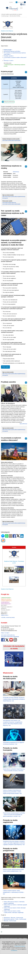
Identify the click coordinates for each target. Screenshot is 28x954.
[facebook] (3, 641)
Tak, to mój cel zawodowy (8, 252)
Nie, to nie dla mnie (7, 327)
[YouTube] (11, 641)
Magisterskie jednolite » (6, 599)
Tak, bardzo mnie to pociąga (9, 264)
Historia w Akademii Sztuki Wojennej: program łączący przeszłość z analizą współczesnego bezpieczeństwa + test (12, 792)
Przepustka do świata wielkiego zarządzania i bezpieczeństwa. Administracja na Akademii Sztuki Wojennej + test (14, 699)
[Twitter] (18, 537)
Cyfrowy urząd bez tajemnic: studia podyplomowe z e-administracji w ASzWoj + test (13, 892)
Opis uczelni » (4, 612)
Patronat (24, 938)
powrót (5, 925)
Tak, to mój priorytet (7, 323)
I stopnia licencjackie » (6, 597)
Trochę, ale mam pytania (8, 325)
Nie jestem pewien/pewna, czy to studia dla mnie (14, 363)
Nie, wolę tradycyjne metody (9, 351)
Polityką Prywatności (20, 946)
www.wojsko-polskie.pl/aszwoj (9, 202)
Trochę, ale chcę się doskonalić (10, 302)
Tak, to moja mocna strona (9, 276)
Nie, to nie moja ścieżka (8, 257)
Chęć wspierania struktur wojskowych (11, 361)
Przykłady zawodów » (9, 55)
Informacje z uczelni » (8, 60)
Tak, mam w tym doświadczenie (10, 299)
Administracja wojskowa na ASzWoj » (12, 51)
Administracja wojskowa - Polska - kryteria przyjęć (15, 919)
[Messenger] (3, 537)
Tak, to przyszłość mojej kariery (10, 287)
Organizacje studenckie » (6, 606)
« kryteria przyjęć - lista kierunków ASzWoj (10, 15)
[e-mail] (10, 537)
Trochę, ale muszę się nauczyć (10, 313)
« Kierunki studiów (11, 14)
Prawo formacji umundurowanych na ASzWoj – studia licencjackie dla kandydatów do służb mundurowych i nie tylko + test (14, 814)
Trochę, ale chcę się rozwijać (9, 337)
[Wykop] (3, 542)
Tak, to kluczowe (6, 311)
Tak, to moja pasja (7, 346)
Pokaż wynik (5, 367)
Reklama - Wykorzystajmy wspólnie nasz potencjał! (9, 938)
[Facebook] (14, 537)
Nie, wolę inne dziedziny (8, 292)
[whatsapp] (6, 537)
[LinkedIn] (22, 537)
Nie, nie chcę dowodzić (8, 280)
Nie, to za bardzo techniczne (9, 316)
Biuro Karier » (4, 605)
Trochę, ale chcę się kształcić (9, 349)
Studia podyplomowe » (6, 603)
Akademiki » (4, 608)
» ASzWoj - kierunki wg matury (8, 617)
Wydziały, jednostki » (5, 609)
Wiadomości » (4, 613)
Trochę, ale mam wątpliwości (9, 278)
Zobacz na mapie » (5, 632)
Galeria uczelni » (4, 615)
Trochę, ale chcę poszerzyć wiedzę (11, 266)
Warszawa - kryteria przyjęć (10, 920)
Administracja (16, 171)
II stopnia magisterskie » (6, 600)
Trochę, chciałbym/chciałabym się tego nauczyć (13, 254)
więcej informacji (23, 423)
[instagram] (15, 641)
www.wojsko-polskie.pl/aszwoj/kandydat (11, 140)
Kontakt (20, 938)
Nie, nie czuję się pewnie (8, 339)
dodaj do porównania (9, 101)
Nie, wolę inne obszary (8, 268)
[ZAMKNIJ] (14, 950)
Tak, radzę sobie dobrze (8, 335)
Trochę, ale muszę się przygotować (11, 290)
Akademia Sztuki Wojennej (7, 30)
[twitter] (7, 641)
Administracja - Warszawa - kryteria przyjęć (13, 917)
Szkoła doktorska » (5, 602)
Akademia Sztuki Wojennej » (7, 589)
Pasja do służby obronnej (8, 358)
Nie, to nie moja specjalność (9, 304)
